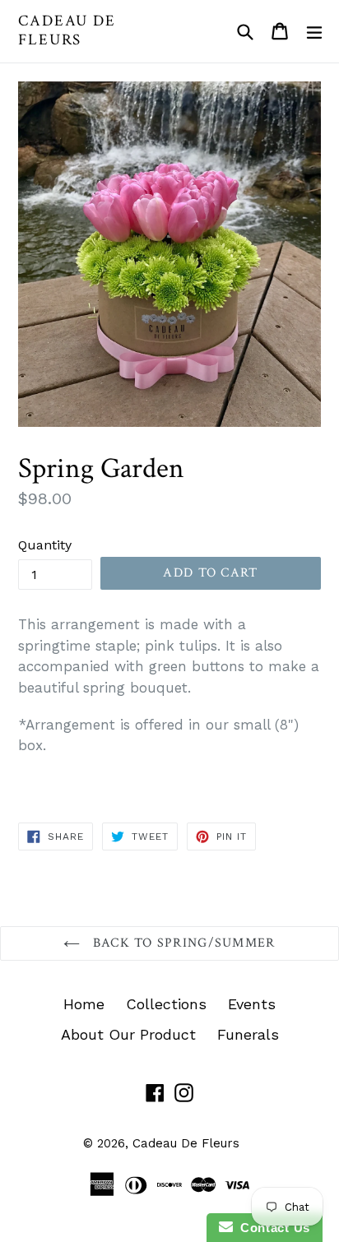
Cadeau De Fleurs (67, 31)
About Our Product (128, 1034)
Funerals (248, 1034)
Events (252, 1004)
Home (83, 1004)
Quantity (45, 545)
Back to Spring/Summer (181, 943)
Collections (166, 1004)
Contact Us (271, 1228)
